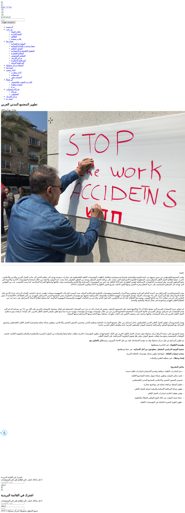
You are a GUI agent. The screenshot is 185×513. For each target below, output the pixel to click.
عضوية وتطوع (17, 84)
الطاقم (14, 36)
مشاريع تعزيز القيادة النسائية (23, 46)
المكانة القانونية (17, 53)
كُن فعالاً (9, 80)
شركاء (13, 92)
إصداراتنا (9, 68)
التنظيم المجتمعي (18, 56)
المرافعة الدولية (17, 63)
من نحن (9, 29)
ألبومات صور (16, 77)
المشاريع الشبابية (18, 44)
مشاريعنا (9, 41)
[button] (4, 433)
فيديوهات (15, 75)
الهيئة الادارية (16, 34)
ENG (3, 7)
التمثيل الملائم (17, 48)
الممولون (15, 94)
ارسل (3, 485)
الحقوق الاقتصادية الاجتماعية (22, 51)
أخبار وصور (10, 70)
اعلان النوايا (16, 32)
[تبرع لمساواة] (2, 487)
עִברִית (9, 7)
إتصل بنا (9, 99)
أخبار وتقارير (16, 72)
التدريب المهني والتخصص (21, 82)
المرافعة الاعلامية (18, 60)
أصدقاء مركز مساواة (14, 65)
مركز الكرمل (16, 58)
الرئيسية (9, 27)
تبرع (13, 87)
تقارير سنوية (16, 39)
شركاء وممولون (12, 89)
